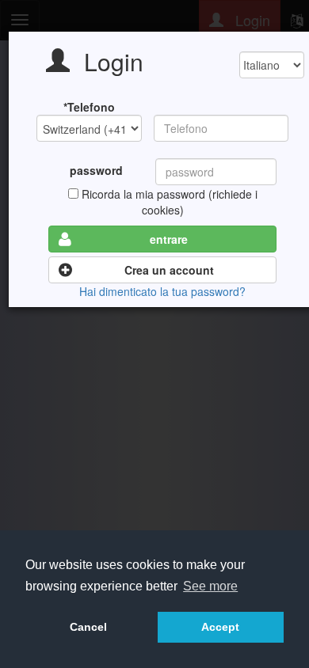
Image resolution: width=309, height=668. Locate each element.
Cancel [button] (88, 627)
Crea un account (169, 270)
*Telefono (89, 107)
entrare (169, 239)
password (96, 170)
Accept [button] (220, 627)
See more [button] (210, 586)
